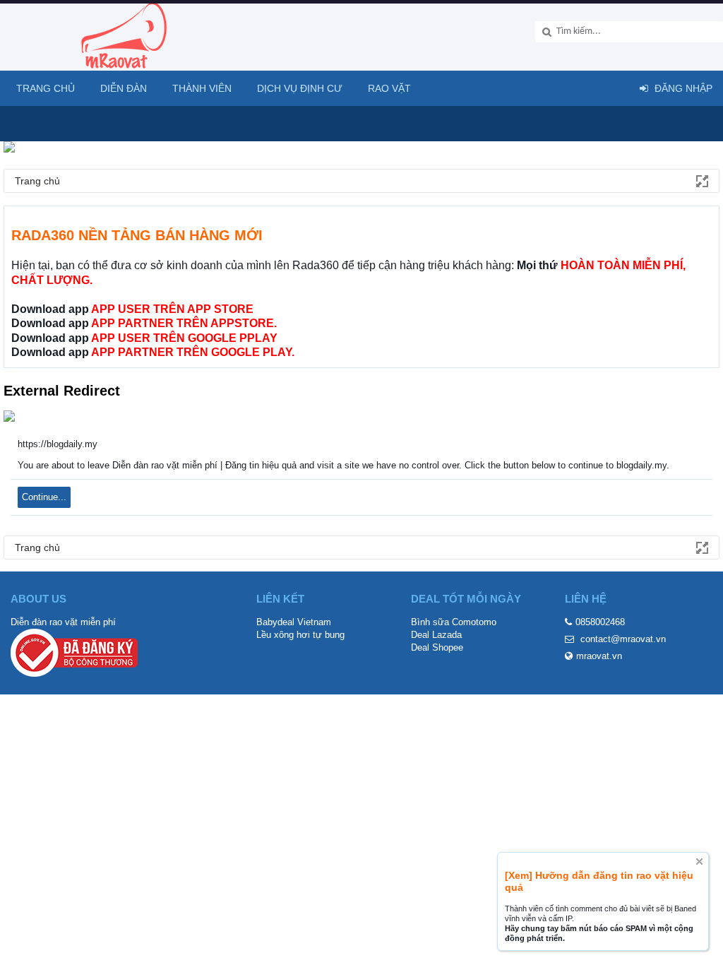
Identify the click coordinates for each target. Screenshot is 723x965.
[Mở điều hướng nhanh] (701, 180)
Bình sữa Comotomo (453, 622)
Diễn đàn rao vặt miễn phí (63, 622)
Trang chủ (45, 88)
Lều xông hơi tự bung (300, 634)
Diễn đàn (123, 88)
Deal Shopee (437, 647)
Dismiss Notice (699, 861)
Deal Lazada (436, 634)
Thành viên (202, 88)
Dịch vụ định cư (299, 88)
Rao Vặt (389, 88)
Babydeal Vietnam (293, 622)
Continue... (44, 497)
